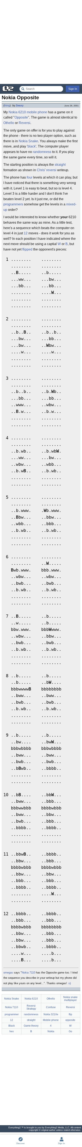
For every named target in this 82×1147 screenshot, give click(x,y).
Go (70, 1031)
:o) (69, 983)
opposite (70, 1020)
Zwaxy (20, 105)
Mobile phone (51, 1020)
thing (7, 105)
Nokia (51, 1031)
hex (11, 1031)
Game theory (31, 1025)
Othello (8, 123)
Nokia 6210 (17, 112)
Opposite (21, 117)
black (32, 146)
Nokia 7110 (28, 972)
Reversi (24, 123)
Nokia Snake (28, 141)
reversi (51, 170)
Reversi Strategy (31, 1007)
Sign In (72, 88)
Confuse (51, 1007)
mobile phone (37, 112)
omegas (8, 972)
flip (70, 1014)
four (29, 177)
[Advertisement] (41, 42)
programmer (12, 1014)
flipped (27, 249)
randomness (42, 152)
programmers (13, 204)
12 (26, 233)
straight (60, 164)
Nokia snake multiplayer (70, 999)
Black (11, 1025)
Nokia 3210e (51, 1014)
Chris (41, 170)
